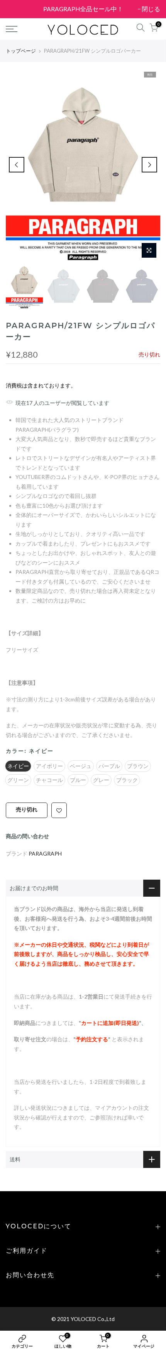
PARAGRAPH (45, 853)
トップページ (21, 51)
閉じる (19, 8)
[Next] (149, 164)
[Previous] (16, 164)
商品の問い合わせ (27, 836)
